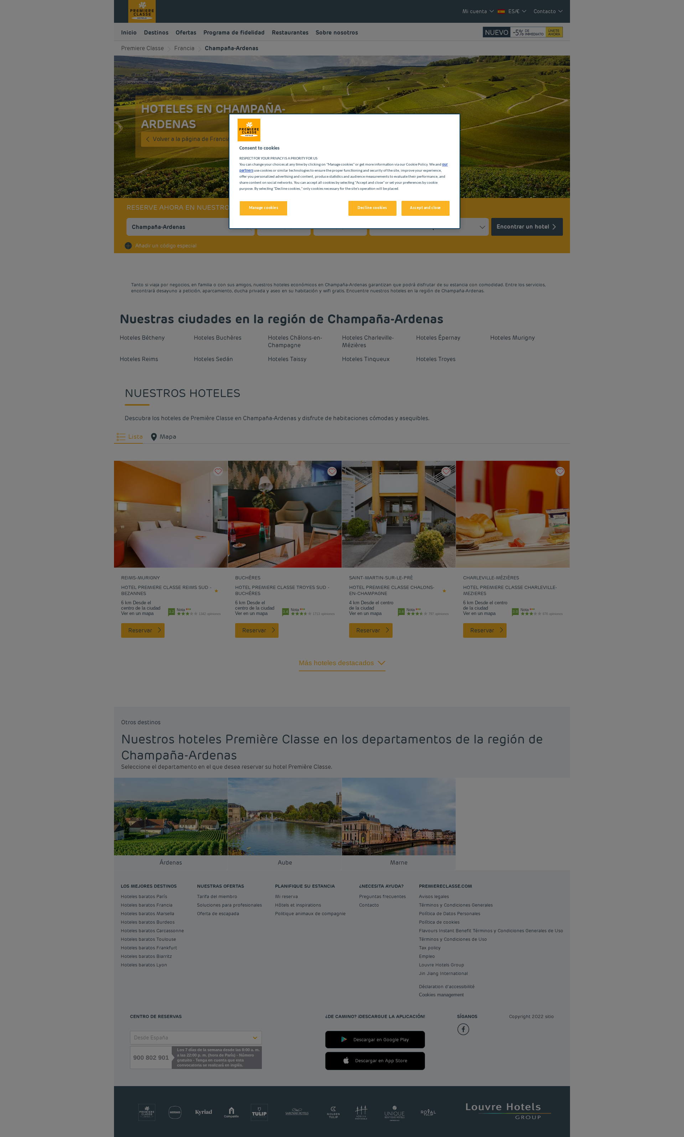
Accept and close (425, 208)
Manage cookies (263, 208)
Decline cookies (372, 208)
